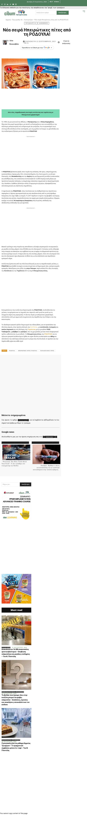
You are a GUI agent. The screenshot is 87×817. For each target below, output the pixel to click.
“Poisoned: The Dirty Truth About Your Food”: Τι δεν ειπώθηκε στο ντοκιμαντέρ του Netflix (14, 464)
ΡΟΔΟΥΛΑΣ (48, 334)
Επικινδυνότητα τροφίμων (13, 692)
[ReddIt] (56, 359)
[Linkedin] (7, 4)
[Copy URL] (84, 359)
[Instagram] (4, 4)
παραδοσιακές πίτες (47, 350)
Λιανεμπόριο (28, 20)
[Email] (63, 359)
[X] (28, 359)
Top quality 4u (17, 20)
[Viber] (77, 359)
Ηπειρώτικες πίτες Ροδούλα (27, 350)
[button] (80, 12)
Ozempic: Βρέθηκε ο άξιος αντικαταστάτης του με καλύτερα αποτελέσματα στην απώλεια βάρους (46, 467)
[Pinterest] (35, 359)
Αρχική (8, 20)
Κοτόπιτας (33, 327)
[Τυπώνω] (70, 359)
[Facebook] (2, 4)
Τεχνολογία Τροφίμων (11, 740)
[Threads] (15, 4)
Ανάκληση (6, 647)
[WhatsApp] (42, 359)
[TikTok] (10, 4)
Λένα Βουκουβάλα (14, 42)
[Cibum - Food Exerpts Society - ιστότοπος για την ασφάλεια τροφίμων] (15, 13)
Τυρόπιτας (31, 329)
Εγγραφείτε (23, 420)
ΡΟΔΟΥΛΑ (12, 350)
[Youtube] (13, 4)
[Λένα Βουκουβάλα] (5, 42)
